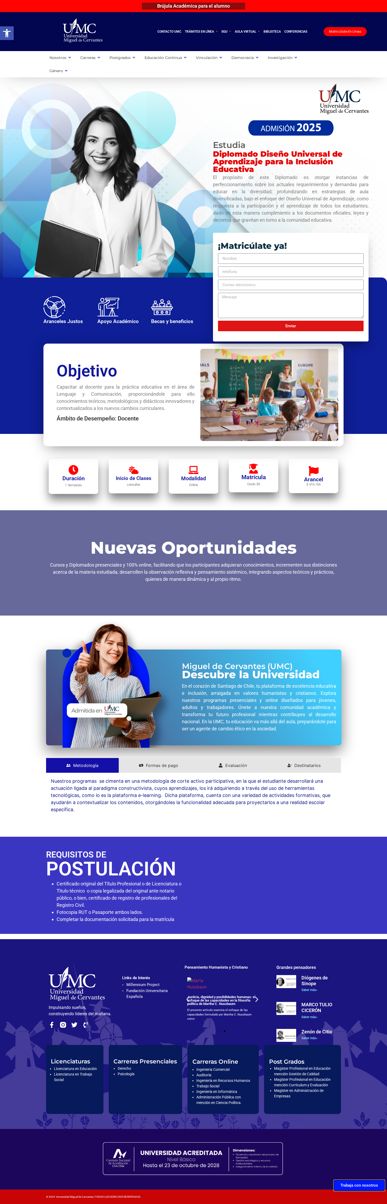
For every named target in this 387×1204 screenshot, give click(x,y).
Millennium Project (143, 984)
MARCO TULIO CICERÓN (316, 1007)
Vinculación (206, 57)
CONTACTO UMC (169, 31)
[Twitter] (74, 1025)
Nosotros (57, 57)
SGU (224, 31)
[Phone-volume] (86, 1025)
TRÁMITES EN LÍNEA (199, 31)
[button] (7, 33)
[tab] (82, 765)
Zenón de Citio (316, 1031)
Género (56, 70)
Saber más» (309, 990)
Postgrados (120, 57)
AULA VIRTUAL (245, 31)
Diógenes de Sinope (314, 980)
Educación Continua (163, 57)
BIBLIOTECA (272, 31)
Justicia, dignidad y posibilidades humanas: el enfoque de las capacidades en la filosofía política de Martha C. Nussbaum (221, 1000)
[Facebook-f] (52, 1025)
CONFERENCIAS (295, 31)
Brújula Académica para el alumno (193, 6)
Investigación (280, 57)
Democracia (242, 57)
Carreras (88, 57)
